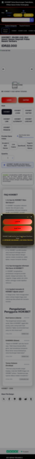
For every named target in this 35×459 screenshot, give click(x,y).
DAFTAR (17, 228)
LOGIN (17, 221)
